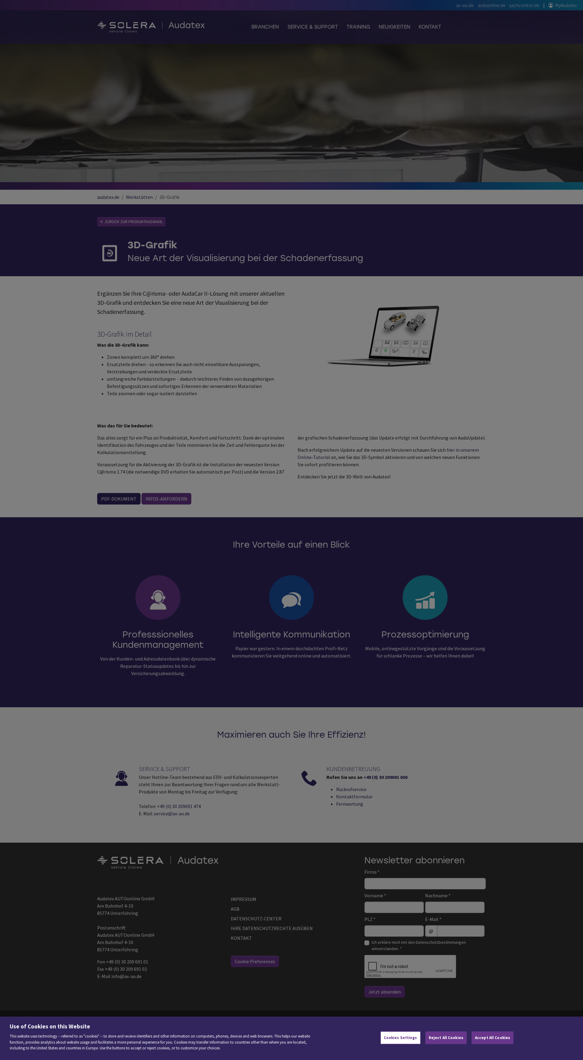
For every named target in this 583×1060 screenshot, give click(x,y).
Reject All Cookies (446, 1037)
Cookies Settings (400, 1037)
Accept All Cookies (492, 1037)
